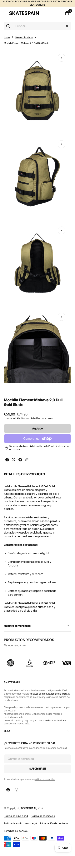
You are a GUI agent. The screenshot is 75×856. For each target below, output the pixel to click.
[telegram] (20, 460)
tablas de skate (59, 693)
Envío (23, 418)
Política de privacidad (16, 815)
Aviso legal (31, 823)
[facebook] (7, 460)
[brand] (10, 663)
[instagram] (16, 789)
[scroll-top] (68, 833)
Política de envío (13, 823)
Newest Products (24, 37)
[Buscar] (8, 26)
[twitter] (13, 460)
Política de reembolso (43, 815)
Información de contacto (54, 823)
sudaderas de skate (55, 720)
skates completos (40, 693)
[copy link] (26, 460)
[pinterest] (8, 789)
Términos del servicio (16, 830)
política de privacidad (44, 779)
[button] (6, 13)
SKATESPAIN (28, 808)
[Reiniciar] (67, 26)
